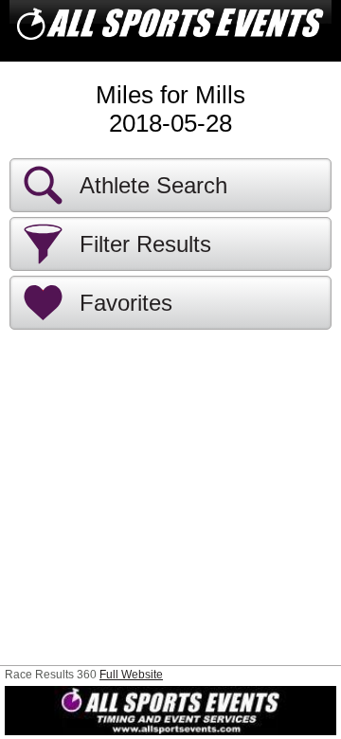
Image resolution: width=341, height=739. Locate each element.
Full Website (131, 674)
